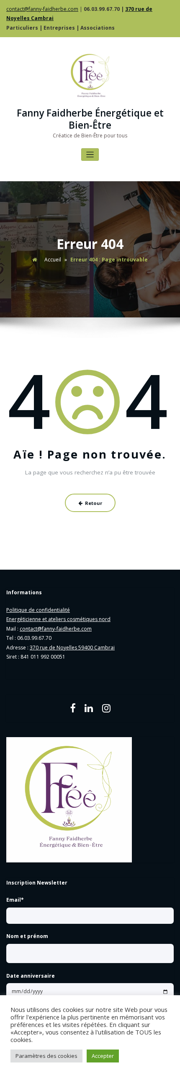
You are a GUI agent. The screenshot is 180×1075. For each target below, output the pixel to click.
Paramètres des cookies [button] (46, 1056)
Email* (15, 899)
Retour (93, 503)
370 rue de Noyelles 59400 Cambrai (72, 647)
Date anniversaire (30, 975)
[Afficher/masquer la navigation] (90, 154)
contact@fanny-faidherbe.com (42, 9)
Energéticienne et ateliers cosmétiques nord (58, 619)
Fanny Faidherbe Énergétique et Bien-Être (90, 119)
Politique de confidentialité (38, 610)
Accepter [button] (103, 1056)
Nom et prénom (27, 936)
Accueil (52, 259)
